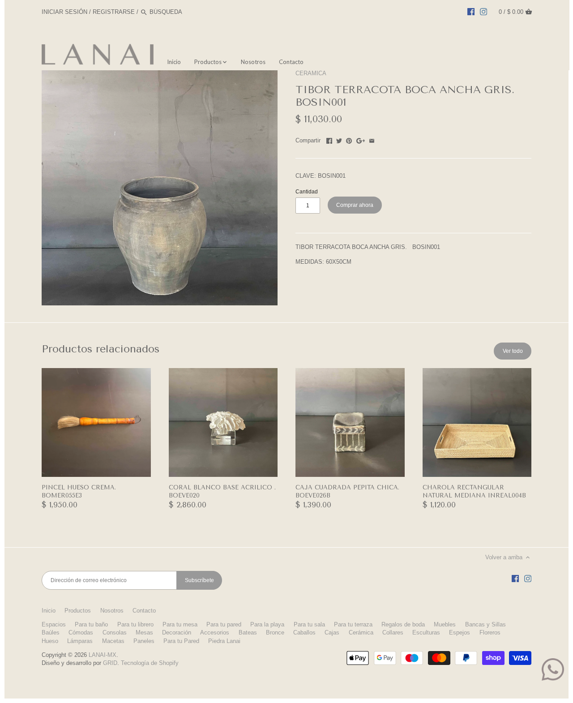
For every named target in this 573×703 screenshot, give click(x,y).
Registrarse (114, 12)
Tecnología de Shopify (150, 663)
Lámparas (80, 641)
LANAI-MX (102, 655)
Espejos (459, 632)
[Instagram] (483, 11)
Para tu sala (309, 624)
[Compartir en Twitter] (339, 139)
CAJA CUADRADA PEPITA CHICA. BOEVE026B (347, 491)
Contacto (144, 610)
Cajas (332, 632)
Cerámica (361, 632)
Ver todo (513, 351)
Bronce (275, 632)
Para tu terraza (353, 624)
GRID (110, 663)
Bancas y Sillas (485, 624)
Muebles (445, 624)
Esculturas (426, 632)
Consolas (115, 632)
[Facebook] (471, 11)
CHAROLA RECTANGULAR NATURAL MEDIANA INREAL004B (474, 491)
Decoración (176, 632)
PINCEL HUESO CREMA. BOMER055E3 (79, 491)
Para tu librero (135, 624)
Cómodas (80, 632)
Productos (77, 610)
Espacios (54, 624)
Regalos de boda (403, 624)
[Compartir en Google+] (360, 139)
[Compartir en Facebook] (329, 139)
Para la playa (267, 624)
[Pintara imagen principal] (349, 139)
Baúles (51, 632)
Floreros (489, 632)
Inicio (49, 610)
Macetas (113, 641)
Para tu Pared (181, 641)
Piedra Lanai (224, 641)
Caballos (304, 632)
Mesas (144, 632)
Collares (392, 632)
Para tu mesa (179, 624)
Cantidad (306, 191)
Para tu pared (223, 624)
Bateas (248, 632)
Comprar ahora (354, 205)
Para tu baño (91, 624)
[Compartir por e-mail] (372, 139)
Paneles (143, 641)
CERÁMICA (310, 73)
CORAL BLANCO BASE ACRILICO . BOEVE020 (222, 491)
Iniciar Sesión (64, 12)
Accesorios (214, 632)
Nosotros (112, 610)
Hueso (50, 641)
